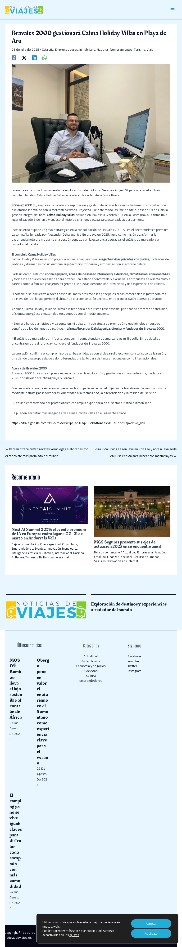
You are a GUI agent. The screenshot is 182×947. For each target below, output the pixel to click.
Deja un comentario (24, 544)
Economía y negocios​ (91, 666)
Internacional (63, 553)
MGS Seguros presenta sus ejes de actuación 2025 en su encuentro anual (127, 544)
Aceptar (151, 923)
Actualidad (91, 656)
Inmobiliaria (87, 49)
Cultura (91, 676)
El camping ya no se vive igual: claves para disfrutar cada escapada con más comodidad (15, 841)
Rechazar (151, 933)
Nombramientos (121, 49)
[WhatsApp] (44, 57)
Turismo (139, 49)
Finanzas (113, 557)
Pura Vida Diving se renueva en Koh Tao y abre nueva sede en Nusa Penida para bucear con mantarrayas (136, 449)
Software (18, 557)
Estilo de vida (91, 661)
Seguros (100, 561)
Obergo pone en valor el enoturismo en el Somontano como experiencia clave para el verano (43, 711)
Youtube (133, 661)
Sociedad (91, 671)
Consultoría (69, 544)
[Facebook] (14, 57)
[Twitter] (24, 57)
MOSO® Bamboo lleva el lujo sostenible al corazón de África (15, 689)
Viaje (150, 49)
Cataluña (48, 49)
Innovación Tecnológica (62, 548)
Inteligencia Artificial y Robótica (32, 553)
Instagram (134, 671)
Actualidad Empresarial (138, 552)
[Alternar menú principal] (172, 10)
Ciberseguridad (50, 544)
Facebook (134, 656)
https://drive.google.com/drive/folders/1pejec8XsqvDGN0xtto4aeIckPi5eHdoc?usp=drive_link (78, 423)
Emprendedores (66, 49)
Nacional (103, 49)
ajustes (74, 935)
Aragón (160, 552)
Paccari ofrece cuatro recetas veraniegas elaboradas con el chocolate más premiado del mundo (46, 449)
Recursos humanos (146, 557)
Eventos (40, 548)
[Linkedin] (34, 57)
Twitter (132, 666)
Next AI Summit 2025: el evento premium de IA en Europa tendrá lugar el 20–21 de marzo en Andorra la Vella (49, 533)
